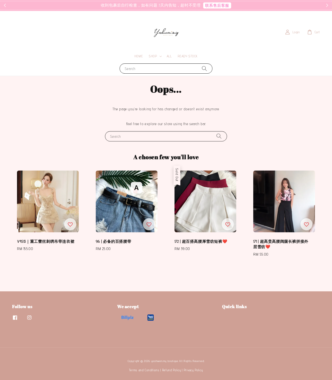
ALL (169, 56)
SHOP (153, 56)
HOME (138, 56)
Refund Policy (171, 370)
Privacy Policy (193, 370)
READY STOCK (188, 56)
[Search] (204, 68)
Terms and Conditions (144, 370)
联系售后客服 (217, 5)
